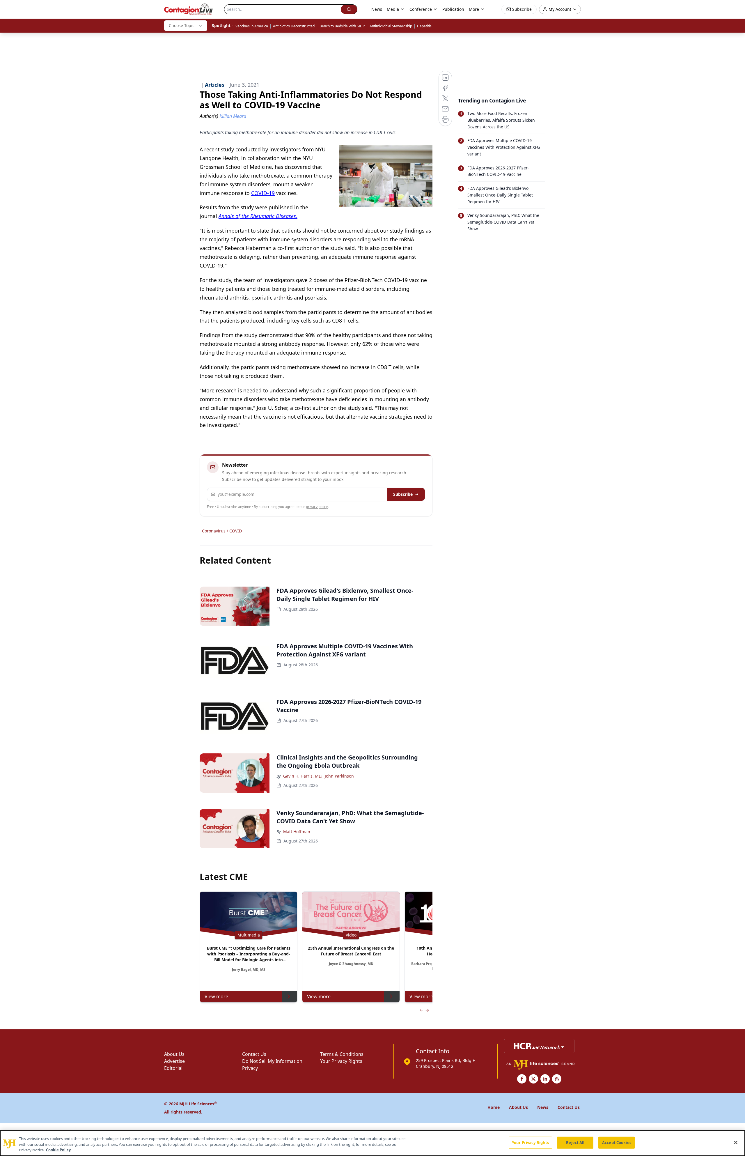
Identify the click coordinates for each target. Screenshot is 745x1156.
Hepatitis (424, 26)
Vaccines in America (251, 26)
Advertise (174, 1061)
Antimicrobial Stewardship (391, 26)
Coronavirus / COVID (222, 531)
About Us (174, 1054)
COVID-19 (263, 193)
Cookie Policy (58, 1150)
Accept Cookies (616, 1142)
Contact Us (254, 1054)
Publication (453, 9)
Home (493, 1107)
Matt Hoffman (296, 831)
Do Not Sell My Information (272, 1061)
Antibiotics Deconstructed (294, 26)
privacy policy (317, 506)
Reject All (575, 1142)
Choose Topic (181, 25)
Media (393, 9)
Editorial (173, 1068)
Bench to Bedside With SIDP (342, 26)
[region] (372, 1143)
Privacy (250, 1068)
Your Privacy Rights (341, 1061)
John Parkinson (339, 776)
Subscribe (403, 494)
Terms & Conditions (341, 1054)
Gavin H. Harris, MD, (302, 776)
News (376, 9)
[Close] (735, 1142)
